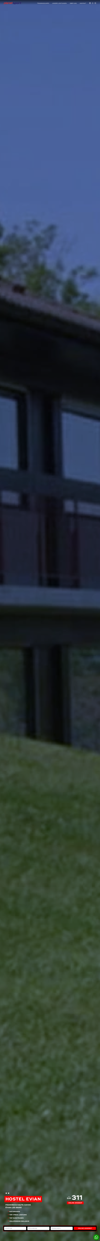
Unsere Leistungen (59, 3)
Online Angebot (75, 1203)
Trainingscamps (43, 3)
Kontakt (83, 3)
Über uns (73, 3)
